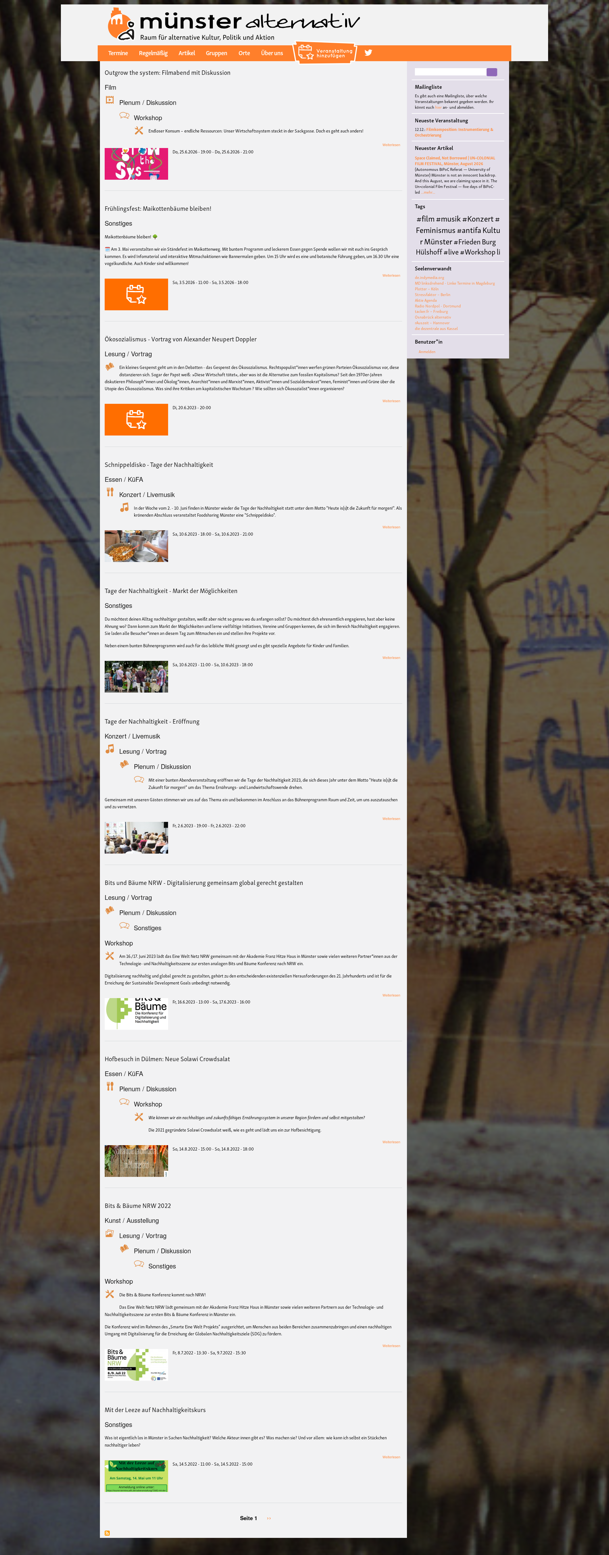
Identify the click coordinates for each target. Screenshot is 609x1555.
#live (451, 251)
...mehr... (428, 192)
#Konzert (478, 217)
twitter (368, 52)
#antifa (469, 229)
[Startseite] (234, 24)
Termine (118, 52)
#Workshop (477, 251)
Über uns (272, 52)
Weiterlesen (391, 144)
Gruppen (216, 52)
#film (425, 217)
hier (438, 107)
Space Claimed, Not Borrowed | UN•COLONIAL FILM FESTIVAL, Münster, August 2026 (455, 160)
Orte (244, 52)
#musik (448, 217)
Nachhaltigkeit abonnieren (107, 1534)
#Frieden (467, 241)
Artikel (187, 52)
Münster (438, 240)
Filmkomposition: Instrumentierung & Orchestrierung (454, 132)
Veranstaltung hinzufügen (325, 43)
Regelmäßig (153, 52)
